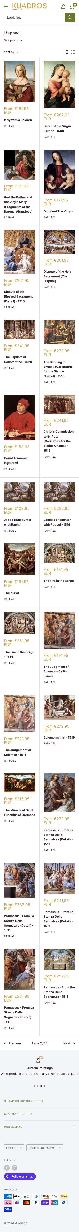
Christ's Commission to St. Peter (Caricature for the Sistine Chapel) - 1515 (59, 441)
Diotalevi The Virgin (58, 211)
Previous (15, 1043)
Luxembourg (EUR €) (41, 1147)
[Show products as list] (73, 52)
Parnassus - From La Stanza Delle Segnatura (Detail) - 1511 (59, 837)
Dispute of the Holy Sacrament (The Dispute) (57, 276)
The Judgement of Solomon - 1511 (17, 752)
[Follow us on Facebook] (7, 1168)
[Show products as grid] (66, 52)
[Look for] (70, 17)
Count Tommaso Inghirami (16, 460)
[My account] (63, 6)
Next (66, 1043)
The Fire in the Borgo (59, 581)
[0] (71, 6)
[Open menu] (6, 6)
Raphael (10, 125)
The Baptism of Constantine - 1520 (18, 359)
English (10, 1147)
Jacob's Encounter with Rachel (17, 522)
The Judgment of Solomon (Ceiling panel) (56, 671)
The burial (11, 593)
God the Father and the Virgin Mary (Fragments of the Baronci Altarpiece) (18, 204)
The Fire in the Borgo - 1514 (19, 654)
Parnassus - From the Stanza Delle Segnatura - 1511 (59, 992)
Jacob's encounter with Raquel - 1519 (57, 522)
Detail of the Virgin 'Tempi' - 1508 (57, 128)
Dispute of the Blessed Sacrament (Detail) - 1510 (18, 296)
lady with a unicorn (18, 120)
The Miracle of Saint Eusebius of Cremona (19, 812)
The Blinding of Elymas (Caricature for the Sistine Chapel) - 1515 (58, 369)
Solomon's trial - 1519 (59, 737)
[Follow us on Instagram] (14, 1168)
